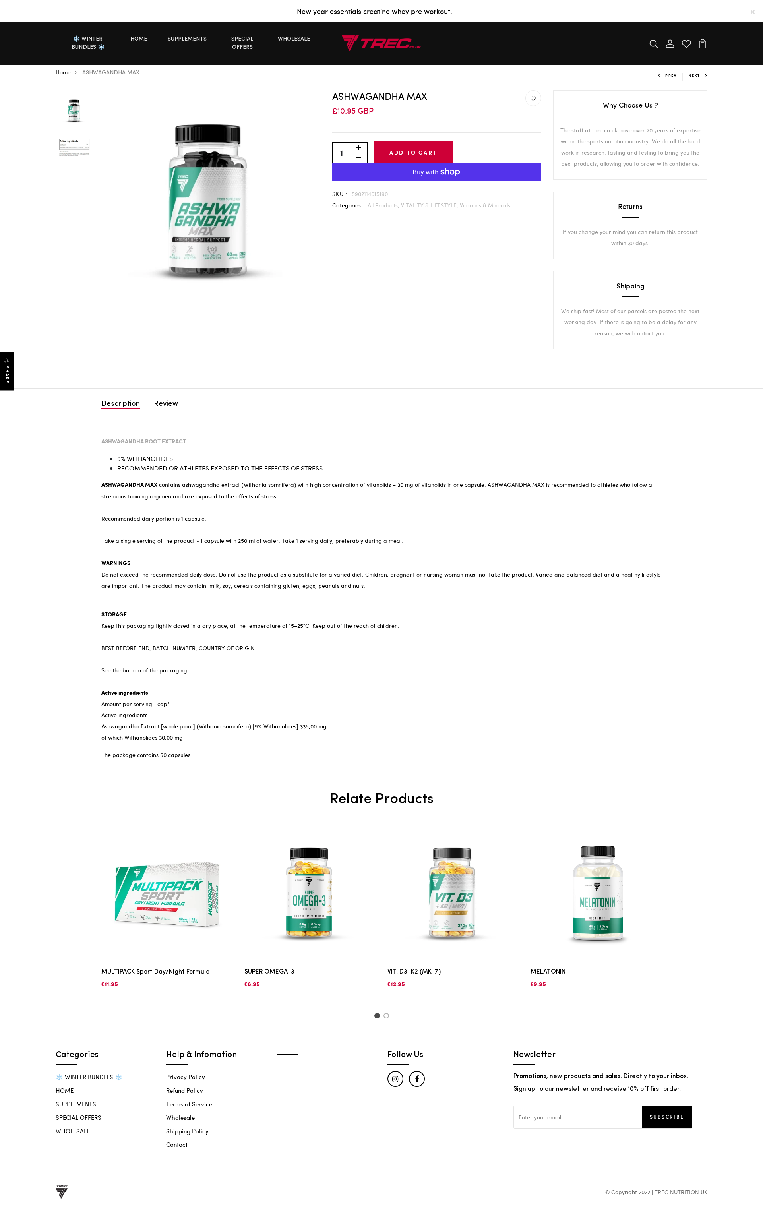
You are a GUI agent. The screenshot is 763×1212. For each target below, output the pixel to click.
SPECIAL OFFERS (242, 43)
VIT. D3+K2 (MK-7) (414, 972)
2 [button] (387, 1016)
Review (166, 404)
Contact (177, 1144)
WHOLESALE (294, 39)
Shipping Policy (187, 1131)
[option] (74, 111)
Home (63, 72)
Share (7, 375)
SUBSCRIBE (667, 1116)
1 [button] (378, 1016)
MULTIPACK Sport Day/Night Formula (155, 972)
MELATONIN (548, 972)
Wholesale (180, 1117)
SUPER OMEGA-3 (269, 972)
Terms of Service (189, 1104)
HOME (138, 39)
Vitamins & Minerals (485, 205)
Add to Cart (413, 152)
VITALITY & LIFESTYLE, (430, 205)
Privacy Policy (185, 1077)
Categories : (348, 205)
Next (694, 75)
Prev (671, 75)
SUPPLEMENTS (187, 39)
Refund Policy (184, 1090)
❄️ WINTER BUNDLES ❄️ (88, 43)
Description (120, 404)
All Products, (384, 205)
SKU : (340, 193)
